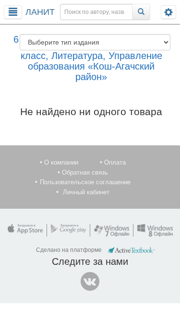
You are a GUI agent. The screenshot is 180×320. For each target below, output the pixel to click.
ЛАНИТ (40, 12)
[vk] (90, 281)
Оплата (115, 162)
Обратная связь (85, 172)
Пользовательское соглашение (85, 182)
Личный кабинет (86, 192)
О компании (61, 162)
